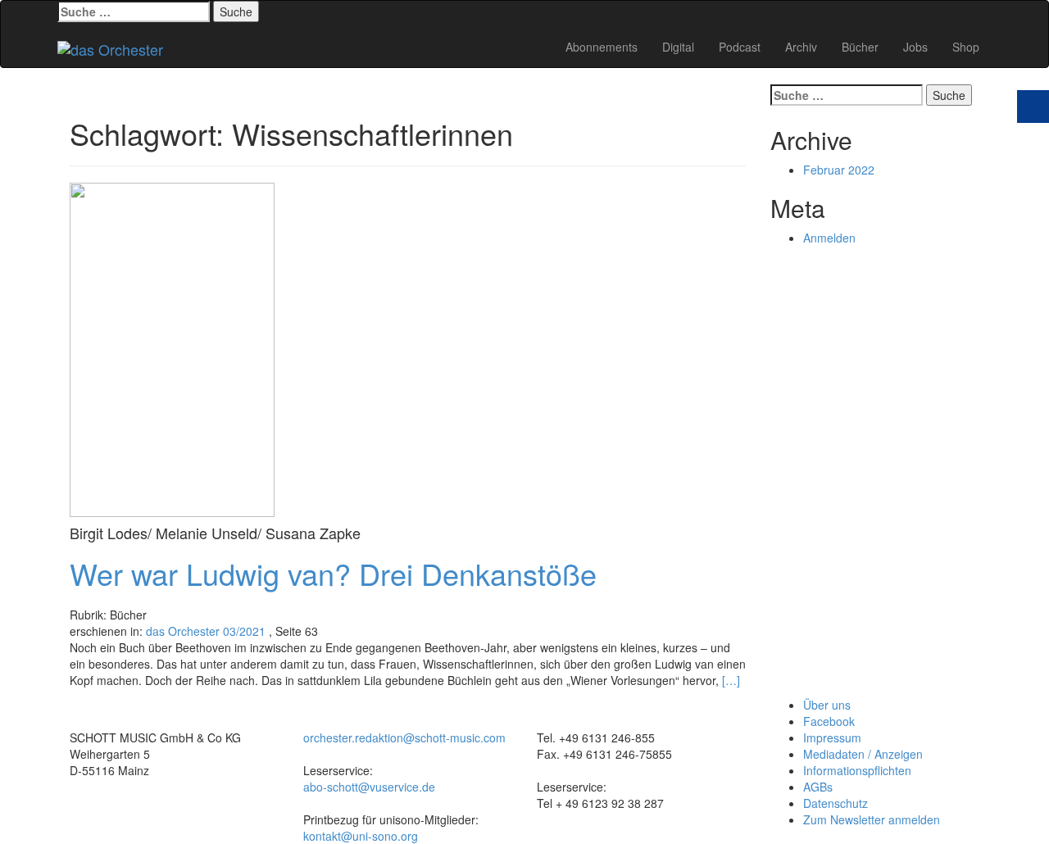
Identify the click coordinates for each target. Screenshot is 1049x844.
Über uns (827, 705)
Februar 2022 (838, 169)
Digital (678, 47)
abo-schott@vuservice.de (369, 786)
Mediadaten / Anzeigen (863, 754)
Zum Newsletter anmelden (871, 819)
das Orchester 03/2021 (206, 631)
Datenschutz (835, 803)
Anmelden (829, 237)
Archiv (801, 47)
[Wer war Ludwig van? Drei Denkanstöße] (172, 347)
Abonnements (601, 47)
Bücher (860, 47)
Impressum (832, 737)
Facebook (829, 721)
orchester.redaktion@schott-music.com (404, 737)
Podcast (740, 47)
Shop (965, 47)
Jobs (915, 47)
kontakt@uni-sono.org (360, 836)
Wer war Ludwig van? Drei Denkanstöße (333, 573)
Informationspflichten (857, 770)
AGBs (818, 786)
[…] (731, 680)
